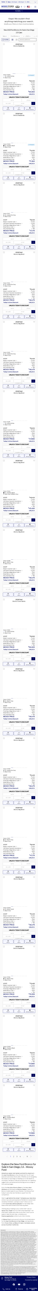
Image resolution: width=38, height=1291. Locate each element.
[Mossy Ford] (8, 6)
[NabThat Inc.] (34, 1280)
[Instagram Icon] (24, 1284)
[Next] (31, 1156)
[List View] (16, 39)
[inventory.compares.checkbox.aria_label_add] (4, 44)
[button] (21, 6)
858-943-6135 (29, 2)
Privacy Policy (31, 1277)
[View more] (35, 2)
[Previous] (7, 1156)
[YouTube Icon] (19, 1284)
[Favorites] (24, 6)
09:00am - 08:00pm (17, 2)
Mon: (9, 2)
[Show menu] (35, 6)
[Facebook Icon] (14, 1284)
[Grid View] (12, 39)
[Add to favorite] (34, 44)
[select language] (31, 7)
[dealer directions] (2, 1278)
